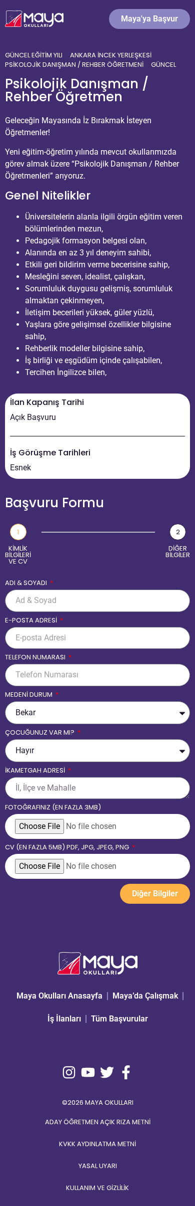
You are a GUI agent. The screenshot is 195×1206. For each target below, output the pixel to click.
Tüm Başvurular (119, 1018)
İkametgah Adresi (35, 771)
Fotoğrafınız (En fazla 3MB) (53, 808)
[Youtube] (88, 1072)
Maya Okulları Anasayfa (59, 996)
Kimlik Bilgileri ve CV (18, 555)
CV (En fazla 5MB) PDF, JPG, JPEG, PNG (67, 848)
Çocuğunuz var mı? (40, 733)
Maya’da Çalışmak (145, 996)
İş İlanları (64, 1018)
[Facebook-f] (126, 1072)
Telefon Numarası (36, 658)
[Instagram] (69, 1072)
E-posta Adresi (31, 621)
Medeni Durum (29, 695)
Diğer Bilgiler (178, 551)
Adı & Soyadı (26, 584)
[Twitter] (107, 1072)
